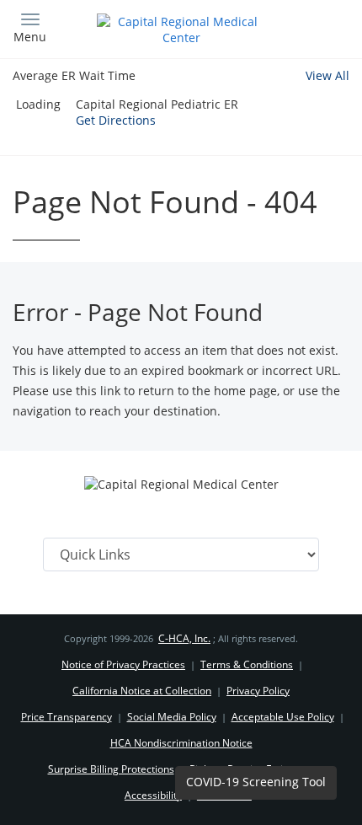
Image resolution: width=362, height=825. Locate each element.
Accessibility (153, 795)
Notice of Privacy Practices (123, 664)
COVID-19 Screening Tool (256, 782)
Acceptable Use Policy (283, 717)
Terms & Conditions (246, 664)
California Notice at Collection (141, 690)
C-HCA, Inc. (184, 638)
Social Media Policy (171, 717)
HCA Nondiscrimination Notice (181, 743)
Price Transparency (66, 717)
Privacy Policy (258, 690)
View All (327, 75)
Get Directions (116, 120)
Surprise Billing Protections (111, 769)
